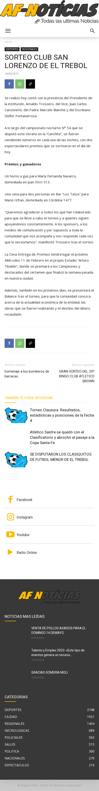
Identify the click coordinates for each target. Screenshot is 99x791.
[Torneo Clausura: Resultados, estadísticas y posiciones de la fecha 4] (16, 415)
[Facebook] (9, 84)
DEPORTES (12, 49)
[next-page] (15, 477)
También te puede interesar (29, 398)
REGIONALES (29, 49)
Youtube (23, 535)
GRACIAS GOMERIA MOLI (49, 672)
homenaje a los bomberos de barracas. (27, 373)
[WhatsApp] (19, 84)
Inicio (8, 42)
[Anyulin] (49, 12)
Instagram (25, 517)
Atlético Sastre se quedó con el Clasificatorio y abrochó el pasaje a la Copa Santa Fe (62, 437)
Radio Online (27, 552)
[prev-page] (7, 477)
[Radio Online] (10, 552)
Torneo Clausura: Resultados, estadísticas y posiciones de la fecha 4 (62, 415)
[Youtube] (10, 535)
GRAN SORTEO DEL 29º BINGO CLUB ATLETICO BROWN (76, 376)
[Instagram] (10, 517)
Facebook (24, 500)
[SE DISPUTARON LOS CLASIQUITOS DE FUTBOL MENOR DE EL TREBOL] (16, 460)
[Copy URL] (30, 84)
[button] (7, 31)
